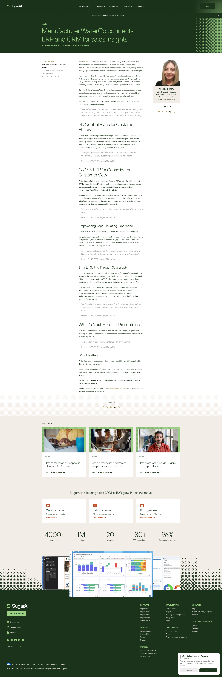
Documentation (172, 631)
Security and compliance (175, 614)
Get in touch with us (117, 388)
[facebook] (103, 407)
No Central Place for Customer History (53, 66)
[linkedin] (111, 407)
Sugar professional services (176, 637)
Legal (62, 664)
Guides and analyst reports (202, 611)
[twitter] (107, 407)
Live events (196, 625)
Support (169, 634)
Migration (169, 611)
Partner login (145, 656)
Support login (15, 627)
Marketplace (145, 620)
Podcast (195, 614)
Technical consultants (148, 653)
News (142, 637)
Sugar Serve (145, 617)
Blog (193, 608)
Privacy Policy (51, 664)
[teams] (115, 407)
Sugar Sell (144, 608)
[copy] (118, 407)
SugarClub (196, 631)
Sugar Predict (145, 611)
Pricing (12, 632)
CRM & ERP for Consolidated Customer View (52, 72)
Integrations (170, 617)
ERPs (168, 620)
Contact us (14, 622)
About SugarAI (145, 631)
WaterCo (87, 62)
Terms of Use (37, 664)
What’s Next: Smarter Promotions (54, 77)
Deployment (171, 608)
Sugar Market (145, 614)
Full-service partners (148, 650)
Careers (143, 640)
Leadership (144, 634)
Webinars (195, 628)
